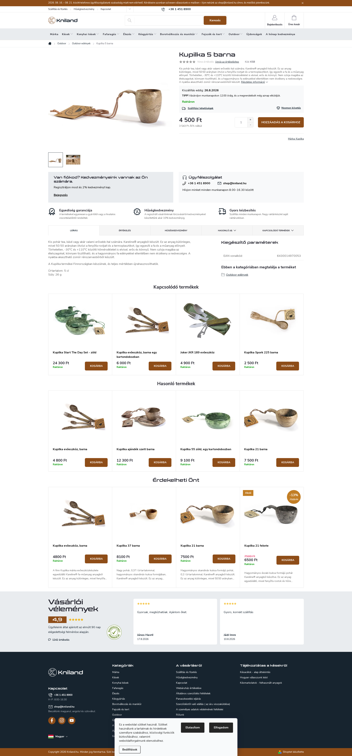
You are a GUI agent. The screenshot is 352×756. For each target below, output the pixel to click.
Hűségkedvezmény (84, 9)
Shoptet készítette (293, 752)
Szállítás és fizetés (57, 9)
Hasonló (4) (225, 230)
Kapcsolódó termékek (276, 230)
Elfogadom (221, 728)
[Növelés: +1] (250, 119)
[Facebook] (52, 720)
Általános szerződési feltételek (193, 693)
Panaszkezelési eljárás (188, 699)
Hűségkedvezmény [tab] (176, 230)
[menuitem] (54, 34)
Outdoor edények (237, 275)
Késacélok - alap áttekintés (255, 672)
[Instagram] (61, 720)
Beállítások (129, 750)
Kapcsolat (106, 9)
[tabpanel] (80, 334)
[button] (80, 568)
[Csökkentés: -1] (250, 124)
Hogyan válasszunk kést (254, 677)
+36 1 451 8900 (199, 183)
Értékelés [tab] (125, 230)
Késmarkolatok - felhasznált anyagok (261, 682)
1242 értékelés (60, 639)
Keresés (215, 20)
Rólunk (180, 715)
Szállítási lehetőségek (200, 108)
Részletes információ (253, 82)
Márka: (296, 139)
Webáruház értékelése (188, 688)
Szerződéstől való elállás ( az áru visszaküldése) (203, 704)
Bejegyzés (61, 195)
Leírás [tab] (74, 230)
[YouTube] (71, 720)
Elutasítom (193, 728)
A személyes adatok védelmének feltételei (199, 709)
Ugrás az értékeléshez (227, 61)
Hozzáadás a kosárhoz (280, 122)
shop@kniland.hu (234, 183)
